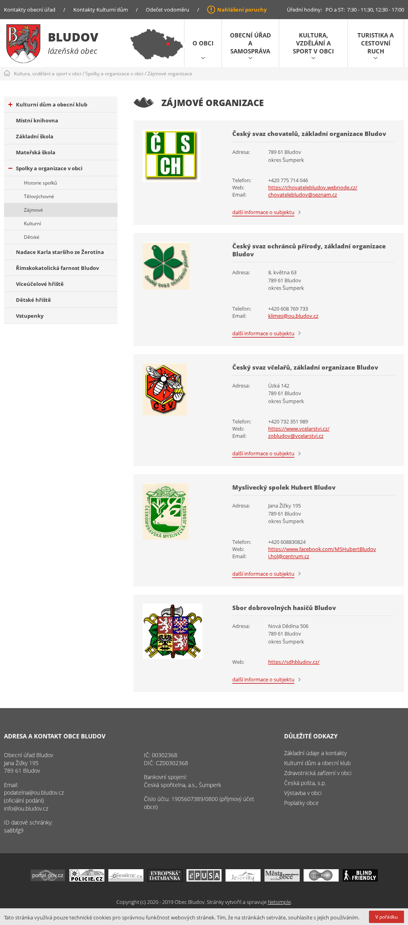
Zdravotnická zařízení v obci (317, 773)
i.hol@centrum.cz (288, 556)
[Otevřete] (125, 879)
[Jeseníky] (243, 879)
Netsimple (279, 901)
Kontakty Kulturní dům (100, 9)
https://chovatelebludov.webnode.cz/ (312, 187)
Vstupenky (29, 315)
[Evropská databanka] (164, 879)
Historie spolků (40, 182)
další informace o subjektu (263, 212)
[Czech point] (321, 879)
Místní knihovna (37, 120)
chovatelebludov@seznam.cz (302, 194)
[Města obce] (282, 879)
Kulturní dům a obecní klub (51, 104)
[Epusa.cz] (204, 879)
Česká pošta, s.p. (305, 783)
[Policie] (86, 879)
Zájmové (33, 210)
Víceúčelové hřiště (40, 283)
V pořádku (386, 916)
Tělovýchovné (39, 196)
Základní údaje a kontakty (315, 753)
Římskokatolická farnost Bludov (57, 268)
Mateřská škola (35, 152)
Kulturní (32, 223)
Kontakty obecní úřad (29, 9)
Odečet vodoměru (167, 9)
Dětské (31, 237)
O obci (203, 43)
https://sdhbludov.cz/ (294, 661)
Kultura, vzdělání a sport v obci (313, 43)
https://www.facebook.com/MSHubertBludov (322, 549)
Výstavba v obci (303, 793)
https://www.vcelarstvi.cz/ (299, 428)
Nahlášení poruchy (242, 9)
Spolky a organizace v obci (114, 73)
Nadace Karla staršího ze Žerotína (60, 252)
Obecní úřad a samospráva (250, 43)
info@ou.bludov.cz (26, 808)
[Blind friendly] (360, 879)
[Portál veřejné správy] (47, 879)
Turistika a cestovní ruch (375, 43)
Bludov (73, 37)
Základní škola (34, 136)
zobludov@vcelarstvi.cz (296, 435)
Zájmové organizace (169, 73)
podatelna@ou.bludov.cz (34, 792)
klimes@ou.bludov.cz (293, 315)
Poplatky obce (301, 803)
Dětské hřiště (33, 299)
